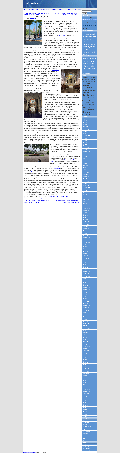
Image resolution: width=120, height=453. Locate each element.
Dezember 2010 (86, 389)
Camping (91, 79)
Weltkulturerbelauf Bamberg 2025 (89, 72)
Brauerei (86, 79)
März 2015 (85, 300)
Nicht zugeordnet (87, 431)
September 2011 (86, 373)
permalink (65, 198)
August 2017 (86, 259)
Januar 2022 (85, 198)
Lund (71, 196)
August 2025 (86, 137)
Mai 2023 (85, 180)
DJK (95, 79)
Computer (85, 424)
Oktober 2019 (86, 224)
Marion (74, 196)
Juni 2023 (85, 178)
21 (95, 24)
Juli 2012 (85, 355)
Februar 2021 (86, 205)
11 (89, 22)
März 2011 (85, 384)
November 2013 (86, 328)
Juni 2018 (85, 244)
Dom (58, 104)
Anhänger (87, 77)
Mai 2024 (85, 162)
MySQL (92, 95)
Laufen (85, 90)
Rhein (87, 102)
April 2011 (85, 382)
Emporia (46, 26)
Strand (92, 106)
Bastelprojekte (45, 9)
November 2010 (86, 391)
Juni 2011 (85, 379)
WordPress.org (86, 450)
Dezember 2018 (86, 237)
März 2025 (85, 146)
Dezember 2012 (86, 346)
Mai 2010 (85, 402)
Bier (83, 79)
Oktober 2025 (86, 133)
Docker (83, 81)
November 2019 (86, 223)
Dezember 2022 (86, 183)
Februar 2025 (86, 147)
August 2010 (86, 397)
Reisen (39, 196)
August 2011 (86, 375)
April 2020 (85, 214)
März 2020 (85, 216)
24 (87, 25)
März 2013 (85, 341)
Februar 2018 (86, 250)
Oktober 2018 (86, 241)
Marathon (86, 95)
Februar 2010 (86, 407)
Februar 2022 (86, 196)
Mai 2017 (85, 264)
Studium (38, 198)
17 (87, 24)
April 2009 (85, 414)
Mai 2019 (85, 232)
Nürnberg (91, 98)
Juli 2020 (85, 212)
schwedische (29, 172)
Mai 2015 (85, 298)
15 (83, 24)
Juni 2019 (85, 230)
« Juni (83, 29)
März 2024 (85, 165)
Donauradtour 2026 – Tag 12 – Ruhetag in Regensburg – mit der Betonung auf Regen (89, 34)
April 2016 (85, 284)
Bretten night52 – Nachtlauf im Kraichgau (89, 59)
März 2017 (85, 267)
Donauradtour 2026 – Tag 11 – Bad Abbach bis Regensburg (89, 39)
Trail (92, 107)
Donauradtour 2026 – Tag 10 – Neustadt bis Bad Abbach (89, 43)
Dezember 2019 (86, 221)
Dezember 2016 (86, 271)
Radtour (91, 100)
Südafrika (84, 107)
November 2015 (86, 289)
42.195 (83, 77)
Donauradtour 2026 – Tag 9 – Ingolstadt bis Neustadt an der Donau (89, 47)
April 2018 (85, 248)
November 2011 (86, 370)
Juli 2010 (85, 398)
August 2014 (86, 312)
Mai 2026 (85, 122)
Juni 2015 (85, 296)
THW (84, 438)
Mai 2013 (85, 337)
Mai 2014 (85, 318)
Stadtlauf (84, 106)
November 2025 (86, 131)
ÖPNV (25, 198)
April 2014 (85, 319)
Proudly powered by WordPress (29, 452)
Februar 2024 (86, 167)
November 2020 (86, 208)
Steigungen (89, 106)
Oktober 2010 (86, 393)
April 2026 (85, 124)
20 (93, 24)
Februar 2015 (86, 302)
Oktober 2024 (86, 155)
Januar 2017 (85, 269)
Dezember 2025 (86, 129)
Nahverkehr (55, 70)
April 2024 (85, 164)
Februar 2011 (86, 386)
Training (95, 107)
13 (93, 22)
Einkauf (58, 196)
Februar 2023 (86, 181)
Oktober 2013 (86, 330)
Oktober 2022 (86, 185)
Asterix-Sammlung (34, 9)
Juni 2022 (85, 190)
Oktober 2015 (86, 291)
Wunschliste (78, 9)
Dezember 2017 (86, 253)
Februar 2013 (86, 343)
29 (83, 27)
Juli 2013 (85, 336)
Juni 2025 (85, 140)
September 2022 (86, 187)
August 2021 (86, 201)
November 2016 (86, 273)
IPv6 (90, 87)
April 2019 (85, 233)
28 (95, 25)
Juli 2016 (85, 280)
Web (84, 440)
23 (85, 25)
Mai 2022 (85, 192)
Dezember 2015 (86, 287)
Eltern (94, 81)
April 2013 (85, 339)
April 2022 (85, 194)
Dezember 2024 (86, 151)
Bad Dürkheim (93, 77)
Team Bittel (89, 107)
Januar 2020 (85, 219)
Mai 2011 (85, 380)
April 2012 (85, 361)
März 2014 (85, 321)
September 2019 (86, 226)
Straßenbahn (56, 168)
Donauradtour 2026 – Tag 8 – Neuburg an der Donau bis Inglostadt (89, 52)
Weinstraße (84, 115)
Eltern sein (85, 428)
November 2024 (86, 153)
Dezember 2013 (86, 327)
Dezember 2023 (86, 171)
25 (89, 25)
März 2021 (85, 203)
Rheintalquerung (85, 104)
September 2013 (86, 332)
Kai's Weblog (32, 3)
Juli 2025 (85, 138)
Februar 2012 (86, 364)
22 (83, 25)
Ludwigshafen (92, 90)
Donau (88, 81)
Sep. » (88, 29)
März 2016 (85, 285)
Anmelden (85, 444)
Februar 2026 (86, 128)
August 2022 (86, 189)
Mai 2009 (85, 413)
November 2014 (86, 307)
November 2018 (86, 239)
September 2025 (86, 135)
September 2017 (86, 257)
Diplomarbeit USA (87, 426)
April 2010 (85, 404)
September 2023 (86, 174)
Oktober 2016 (86, 275)
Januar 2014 (85, 325)
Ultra (85, 109)
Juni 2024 (85, 160)
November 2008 (86, 416)
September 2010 (86, 395)
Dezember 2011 (86, 368)
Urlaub (85, 112)
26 (91, 25)
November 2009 (86, 409)
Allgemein (85, 420)
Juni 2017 (85, 262)
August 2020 (86, 210)
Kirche (67, 196)
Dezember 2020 (86, 207)
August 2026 (86, 119)
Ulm (83, 109)
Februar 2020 (86, 217)
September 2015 (86, 293)
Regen (83, 102)
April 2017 (85, 266)
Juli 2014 (85, 314)
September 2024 (86, 156)
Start (25, 9)
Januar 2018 (85, 251)
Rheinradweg (91, 102)
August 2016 (86, 278)
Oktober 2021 (86, 199)
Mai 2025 (85, 142)
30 (85, 27)
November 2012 (86, 348)
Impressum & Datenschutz (65, 9)
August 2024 (86, 158)
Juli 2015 (85, 294)
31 (87, 27)
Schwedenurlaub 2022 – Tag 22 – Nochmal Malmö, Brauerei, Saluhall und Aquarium (36, 13)
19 (91, 24)
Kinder (92, 87)
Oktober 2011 (86, 371)
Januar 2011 (85, 388)
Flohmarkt (53, 9)
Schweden (92, 104)
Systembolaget (62, 35)
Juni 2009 (85, 411)
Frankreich (86, 83)
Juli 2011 (85, 377)
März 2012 (85, 362)
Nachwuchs (84, 98)
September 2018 (86, 242)
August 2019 (86, 228)
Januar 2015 (85, 303)
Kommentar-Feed (87, 448)
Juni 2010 (85, 400)
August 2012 (86, 354)
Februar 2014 (86, 323)
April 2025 (85, 144)
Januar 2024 (85, 169)
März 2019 (85, 235)
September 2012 (86, 352)
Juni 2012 (85, 357)
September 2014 (86, 311)
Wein (90, 113)
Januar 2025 (85, 149)
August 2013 (86, 334)
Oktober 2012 (86, 350)
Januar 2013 (85, 345)
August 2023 (86, 176)
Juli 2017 (85, 260)
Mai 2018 (85, 246)
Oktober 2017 (86, 255)
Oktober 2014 (86, 309)
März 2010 (85, 405)
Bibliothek (49, 196)
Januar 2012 (85, 366)
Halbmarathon (86, 86)
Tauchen (85, 437)
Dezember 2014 (86, 305)
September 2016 (86, 276)
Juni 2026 (85, 121)
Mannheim (85, 93)
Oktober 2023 (86, 173)
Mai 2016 (85, 282)
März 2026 (85, 126)
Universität (51, 198)
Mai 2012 (85, 359)
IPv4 (88, 87)
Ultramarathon (91, 109)
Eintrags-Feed (86, 446)
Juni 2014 (85, 316)
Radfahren (85, 100)
